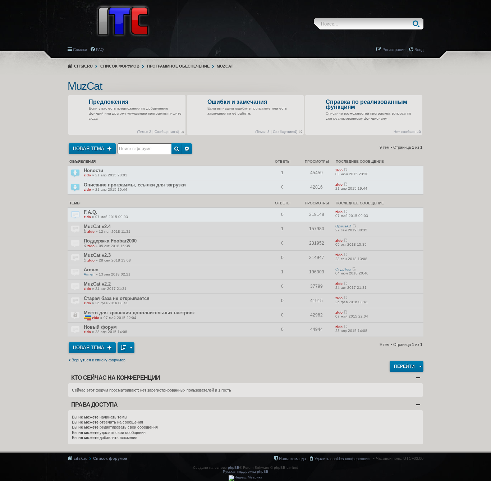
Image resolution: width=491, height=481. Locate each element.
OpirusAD (343, 226)
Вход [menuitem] (418, 49)
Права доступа (94, 405)
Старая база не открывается (117, 298)
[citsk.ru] (123, 20)
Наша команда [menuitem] (292, 459)
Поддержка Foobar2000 (110, 241)
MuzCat (225, 66)
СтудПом (343, 269)
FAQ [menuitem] (100, 49)
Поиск (417, 23)
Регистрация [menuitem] (393, 49)
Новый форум (100, 327)
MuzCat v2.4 (97, 226)
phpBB (233, 468)
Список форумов (119, 66)
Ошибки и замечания (237, 102)
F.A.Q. (90, 212)
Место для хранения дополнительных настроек (139, 312)
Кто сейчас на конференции (115, 378)
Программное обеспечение (178, 66)
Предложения (108, 102)
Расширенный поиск (187, 148)
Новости (93, 170)
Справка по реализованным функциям (366, 105)
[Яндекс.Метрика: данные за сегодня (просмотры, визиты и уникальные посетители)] (245, 478)
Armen (91, 269)
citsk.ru (83, 66)
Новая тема (89, 148)
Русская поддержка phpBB (246, 471)
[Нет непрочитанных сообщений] (182, 132)
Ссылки (80, 49)
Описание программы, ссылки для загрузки (135, 185)
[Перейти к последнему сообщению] (346, 170)
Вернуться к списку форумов (98, 360)
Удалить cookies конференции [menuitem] (342, 459)
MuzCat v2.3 (97, 255)
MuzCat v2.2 (97, 284)
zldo (87, 175)
